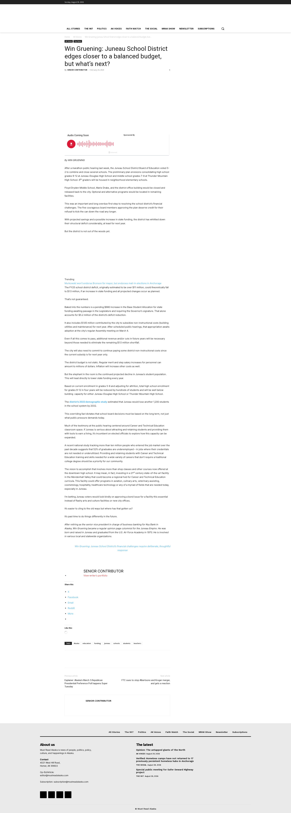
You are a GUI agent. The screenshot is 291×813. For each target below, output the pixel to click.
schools (116, 643)
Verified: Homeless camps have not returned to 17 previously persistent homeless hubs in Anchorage (165, 760)
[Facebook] (208, 2)
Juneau (107, 643)
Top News (77, 41)
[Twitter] (216, 2)
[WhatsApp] (88, 77)
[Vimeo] (220, 2)
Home (67, 37)
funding (97, 643)
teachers (137, 643)
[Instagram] (212, 2)
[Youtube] (224, 2)
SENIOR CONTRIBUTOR (77, 70)
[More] (95, 77)
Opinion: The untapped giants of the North (160, 750)
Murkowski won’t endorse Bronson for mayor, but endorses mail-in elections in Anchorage (113, 283)
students (126, 643)
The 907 (140, 776)
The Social (141, 765)
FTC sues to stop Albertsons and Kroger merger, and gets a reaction (146, 682)
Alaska (76, 643)
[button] (222, 28)
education (87, 643)
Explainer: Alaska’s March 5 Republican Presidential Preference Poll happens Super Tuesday (86, 683)
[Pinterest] (82, 77)
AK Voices (77, 37)
